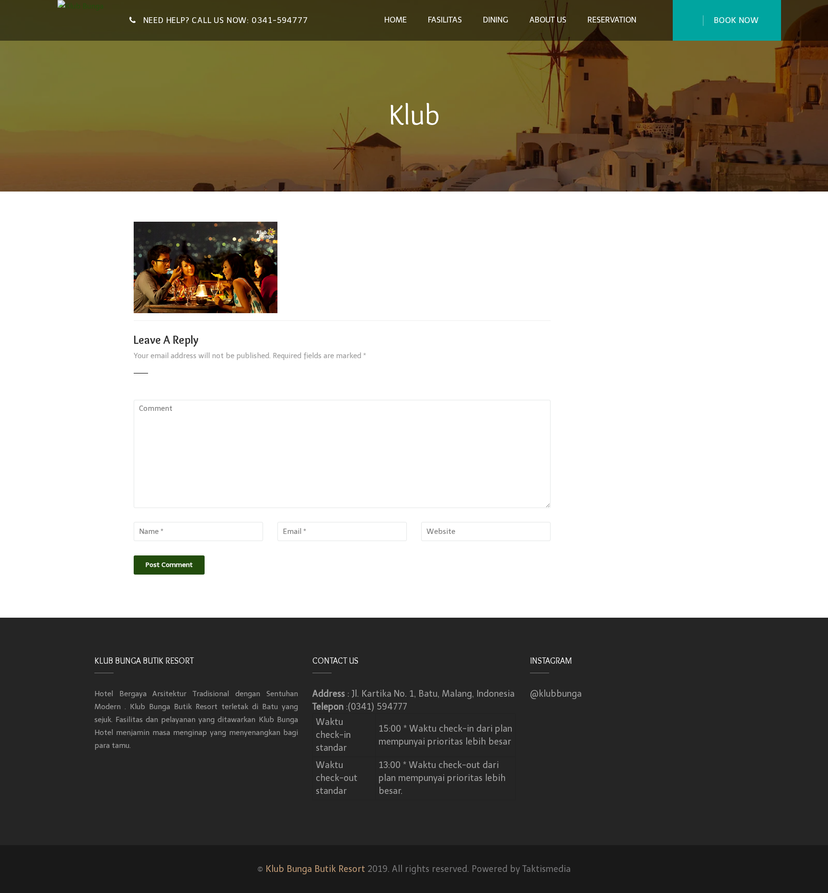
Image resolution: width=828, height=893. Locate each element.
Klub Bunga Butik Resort (315, 869)
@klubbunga (556, 694)
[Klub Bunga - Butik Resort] (86, 9)
